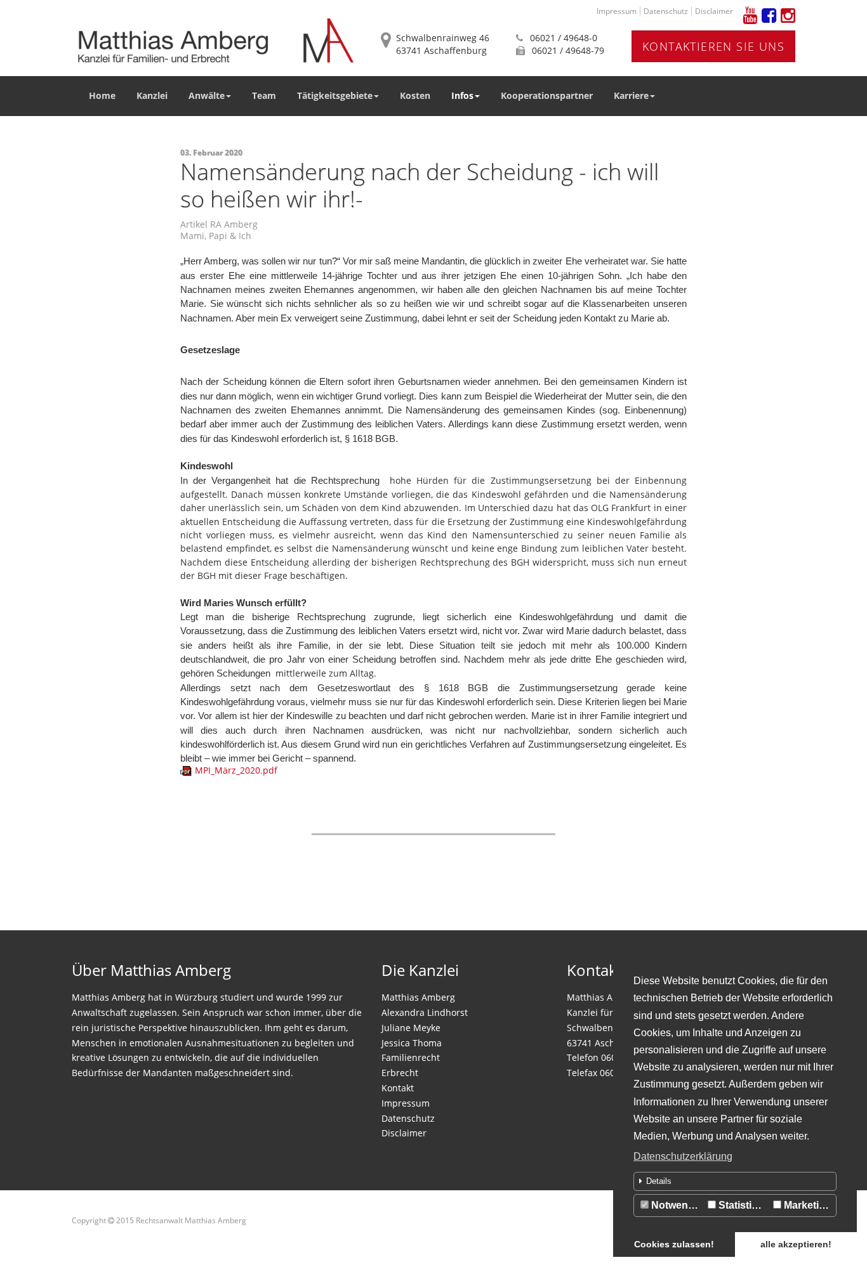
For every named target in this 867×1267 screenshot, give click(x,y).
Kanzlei (152, 95)
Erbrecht (399, 1073)
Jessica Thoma (411, 1043)
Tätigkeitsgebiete (335, 95)
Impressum (617, 11)
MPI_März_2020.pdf (236, 770)
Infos (462, 95)
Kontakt (397, 1088)
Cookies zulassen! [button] (674, 1244)
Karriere (631, 95)
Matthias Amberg (418, 997)
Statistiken (742, 1205)
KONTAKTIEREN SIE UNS (713, 46)
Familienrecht (410, 1057)
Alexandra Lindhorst (424, 1012)
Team (264, 95)
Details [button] (659, 1181)
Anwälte (207, 95)
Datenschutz (666, 11)
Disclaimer (714, 11)
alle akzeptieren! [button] (795, 1244)
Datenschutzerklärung (682, 1156)
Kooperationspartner (547, 95)
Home (102, 95)
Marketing (806, 1205)
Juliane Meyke (410, 1028)
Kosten (415, 95)
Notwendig (676, 1205)
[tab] (735, 1181)
